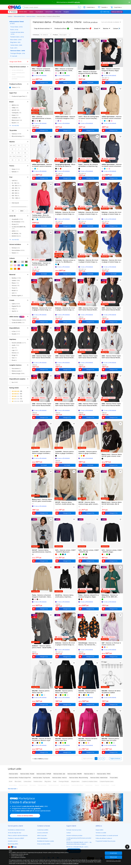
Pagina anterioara (88, 758)
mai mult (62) (15, 239)
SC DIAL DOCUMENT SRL (19, 227)
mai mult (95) (15, 125)
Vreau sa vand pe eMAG (25, 815)
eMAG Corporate (42, 835)
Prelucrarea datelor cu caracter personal (107, 835)
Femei (16, 169)
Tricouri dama (16, 27)
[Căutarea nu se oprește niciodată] (14, 7)
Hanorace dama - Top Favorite (41, 777)
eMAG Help (106, 12)
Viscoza (15, 285)
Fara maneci (16, 368)
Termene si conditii (101, 833)
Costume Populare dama (106, 781)
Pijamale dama (65, 785)
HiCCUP (15, 110)
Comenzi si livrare (43, 826)
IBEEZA (15, 105)
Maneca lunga (18, 373)
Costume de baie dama (17, 33)
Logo (15, 350)
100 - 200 (16, 185)
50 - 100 (15, 183)
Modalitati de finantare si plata (45, 841)
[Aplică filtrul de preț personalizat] (27, 211)
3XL (19, 153)
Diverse (15, 353)
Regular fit (16, 306)
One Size (18, 156)
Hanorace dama (30, 16)
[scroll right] (119, 28)
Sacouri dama (12, 785)
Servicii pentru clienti (15, 826)
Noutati (16, 334)
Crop (14, 309)
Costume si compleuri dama (89, 781)
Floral (14, 360)
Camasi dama (16, 45)
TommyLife (16, 113)
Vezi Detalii (90, 82)
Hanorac (16, 134)
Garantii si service (13, 841)
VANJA (15, 107)
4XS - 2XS (12, 145)
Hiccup (15, 224)
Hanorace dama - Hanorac (59, 777)
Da (15, 382)
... (107, 758)
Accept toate (113, 853)
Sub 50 (14, 180)
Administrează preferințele (113, 861)
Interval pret (15, 203)
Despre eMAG (99, 830)
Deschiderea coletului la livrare (16, 830)
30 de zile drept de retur (14, 833)
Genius (31, 12)
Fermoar (16, 248)
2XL (12, 153)
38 (18, 160)
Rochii (14, 29)
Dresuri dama (105, 785)
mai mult (14, 56)
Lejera (16, 304)
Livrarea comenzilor (42, 833)
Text (14, 358)
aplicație (77, 2)
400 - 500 (15, 193)
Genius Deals (49, 12)
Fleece (15, 283)
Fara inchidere (18, 250)
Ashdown (16, 118)
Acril (14, 293)
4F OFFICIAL (16, 233)
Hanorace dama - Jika (59, 774)
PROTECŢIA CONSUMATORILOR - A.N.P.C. (77, 847)
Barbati (15, 172)
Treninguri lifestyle (17, 53)
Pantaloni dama (17, 37)
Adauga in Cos (44, 82)
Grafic (15, 345)
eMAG (15, 231)
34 (25, 156)
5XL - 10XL (12, 156)
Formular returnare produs (73, 830)
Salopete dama (75, 781)
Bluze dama (15, 39)
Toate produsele (19, 320)
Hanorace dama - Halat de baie (98, 777)
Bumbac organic (17, 295)
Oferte (16, 87)
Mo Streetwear (18, 222)
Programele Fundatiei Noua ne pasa (105, 841)
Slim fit (15, 311)
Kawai (15, 115)
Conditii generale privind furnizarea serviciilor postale (78, 839)
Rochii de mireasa (53, 785)
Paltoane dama (42, 785)
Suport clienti (71, 826)
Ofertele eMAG (23, 12)
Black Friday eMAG (13, 844)
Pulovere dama (23, 785)
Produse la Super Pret (19, 96)
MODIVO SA (16, 236)
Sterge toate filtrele (15, 61)
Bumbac (16, 278)
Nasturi (15, 253)
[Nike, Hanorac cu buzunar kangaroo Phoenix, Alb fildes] (89, 54)
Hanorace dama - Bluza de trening (78, 777)
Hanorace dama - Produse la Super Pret (20, 777)
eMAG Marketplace (42, 838)
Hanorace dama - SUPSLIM (44, 774)
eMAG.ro (99, 826)
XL (25, 149)
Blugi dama (15, 42)
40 (25, 160)
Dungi (14, 355)
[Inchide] (129, 2)
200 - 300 (16, 188)
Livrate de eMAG (18, 322)
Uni (14, 348)
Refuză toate (113, 857)
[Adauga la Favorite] (50, 40)
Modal (15, 290)
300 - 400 (15, 190)
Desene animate (19, 343)
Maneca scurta (17, 371)
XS (18, 145)
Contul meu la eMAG (42, 830)
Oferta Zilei (58, 12)
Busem (15, 123)
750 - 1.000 (16, 198)
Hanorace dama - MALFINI (75, 774)
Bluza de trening (18, 136)
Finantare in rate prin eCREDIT (16, 838)
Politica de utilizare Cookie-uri (104, 838)
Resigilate (66, 12)
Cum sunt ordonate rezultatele (110, 22)
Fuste (13, 48)
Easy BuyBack (39, 12)
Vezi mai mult (12, 788)
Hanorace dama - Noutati (27, 774)
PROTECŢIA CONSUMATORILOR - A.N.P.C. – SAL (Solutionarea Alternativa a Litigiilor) (79, 843)
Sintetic (16, 280)
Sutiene (97, 785)
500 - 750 (15, 195)
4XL (25, 153)
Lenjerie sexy (88, 785)
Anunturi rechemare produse (74, 835)
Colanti (113, 785)
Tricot (14, 288)
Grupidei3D (17, 219)
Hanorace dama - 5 (89, 774)
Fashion (10, 16)
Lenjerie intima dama (77, 785)
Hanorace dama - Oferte (103, 774)
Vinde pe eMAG (116, 12)
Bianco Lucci (17, 120)
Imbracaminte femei (19, 16)
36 (12, 160)
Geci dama (33, 785)
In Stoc (16, 331)
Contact (68, 833)
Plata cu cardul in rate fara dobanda (18, 835)
